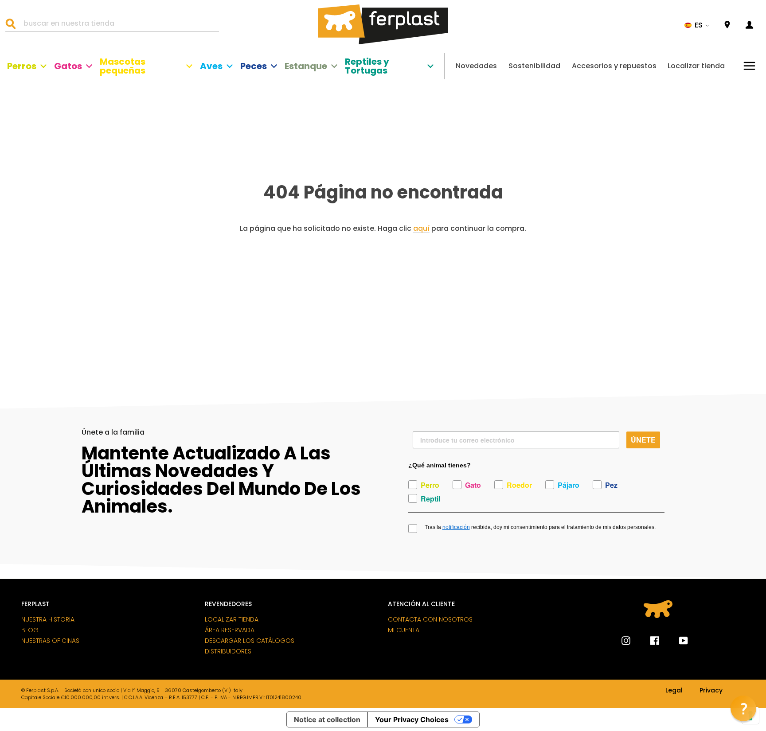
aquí (421, 229)
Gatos (68, 66)
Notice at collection (327, 719)
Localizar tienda (696, 66)
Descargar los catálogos (249, 640)
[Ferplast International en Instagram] (625, 640)
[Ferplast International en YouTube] (677, 640)
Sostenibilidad (534, 66)
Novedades (476, 66)
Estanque (306, 66)
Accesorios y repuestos (614, 66)
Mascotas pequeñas (122, 66)
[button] (697, 25)
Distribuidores (228, 651)
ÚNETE (643, 440)
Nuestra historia (47, 619)
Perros (21, 66)
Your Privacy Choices (412, 719)
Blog (30, 630)
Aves (211, 66)
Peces (253, 66)
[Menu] (749, 65)
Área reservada (229, 630)
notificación (456, 527)
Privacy (711, 691)
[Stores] (727, 25)
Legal (674, 691)
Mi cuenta (403, 630)
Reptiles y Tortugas (367, 66)
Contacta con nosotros (430, 619)
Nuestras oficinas (50, 640)
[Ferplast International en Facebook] (648, 640)
